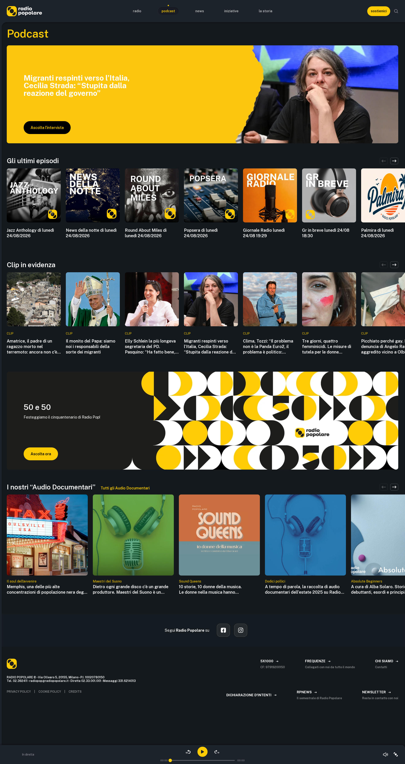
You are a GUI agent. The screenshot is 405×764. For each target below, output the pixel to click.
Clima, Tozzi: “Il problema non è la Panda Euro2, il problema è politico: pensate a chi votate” (268, 347)
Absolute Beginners (366, 581)
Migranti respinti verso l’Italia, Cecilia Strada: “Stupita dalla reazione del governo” (210, 347)
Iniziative (231, 11)
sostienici (379, 11)
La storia (265, 11)
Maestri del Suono (107, 581)
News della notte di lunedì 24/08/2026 (91, 233)
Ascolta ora (41, 454)
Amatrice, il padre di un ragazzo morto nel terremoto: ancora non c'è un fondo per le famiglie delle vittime (32, 347)
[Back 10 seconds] (188, 751)
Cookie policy (49, 691)
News (199, 11)
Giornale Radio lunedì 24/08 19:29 (264, 233)
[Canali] (395, 754)
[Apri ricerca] (396, 11)
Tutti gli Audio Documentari (125, 488)
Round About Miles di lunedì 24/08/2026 (146, 233)
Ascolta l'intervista (47, 127)
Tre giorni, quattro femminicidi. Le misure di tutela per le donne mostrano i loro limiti (326, 347)
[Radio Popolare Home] (24, 11)
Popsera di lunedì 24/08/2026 (201, 233)
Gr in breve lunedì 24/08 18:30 (325, 233)
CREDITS (75, 691)
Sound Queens (190, 581)
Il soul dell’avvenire (21, 581)
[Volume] (385, 754)
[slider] (170, 760)
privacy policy (19, 691)
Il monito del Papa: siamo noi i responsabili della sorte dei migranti (90, 347)
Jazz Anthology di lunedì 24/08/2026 (30, 233)
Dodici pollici (275, 581)
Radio (137, 11)
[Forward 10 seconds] (216, 751)
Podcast (168, 11)
